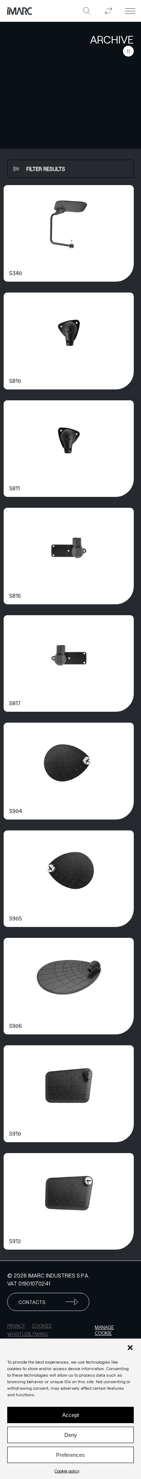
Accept (70, 1415)
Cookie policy (67, 1470)
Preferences (70, 1455)
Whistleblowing (27, 1334)
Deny (70, 1435)
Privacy (16, 1326)
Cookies (41, 1326)
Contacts (31, 1302)
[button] (130, 1347)
